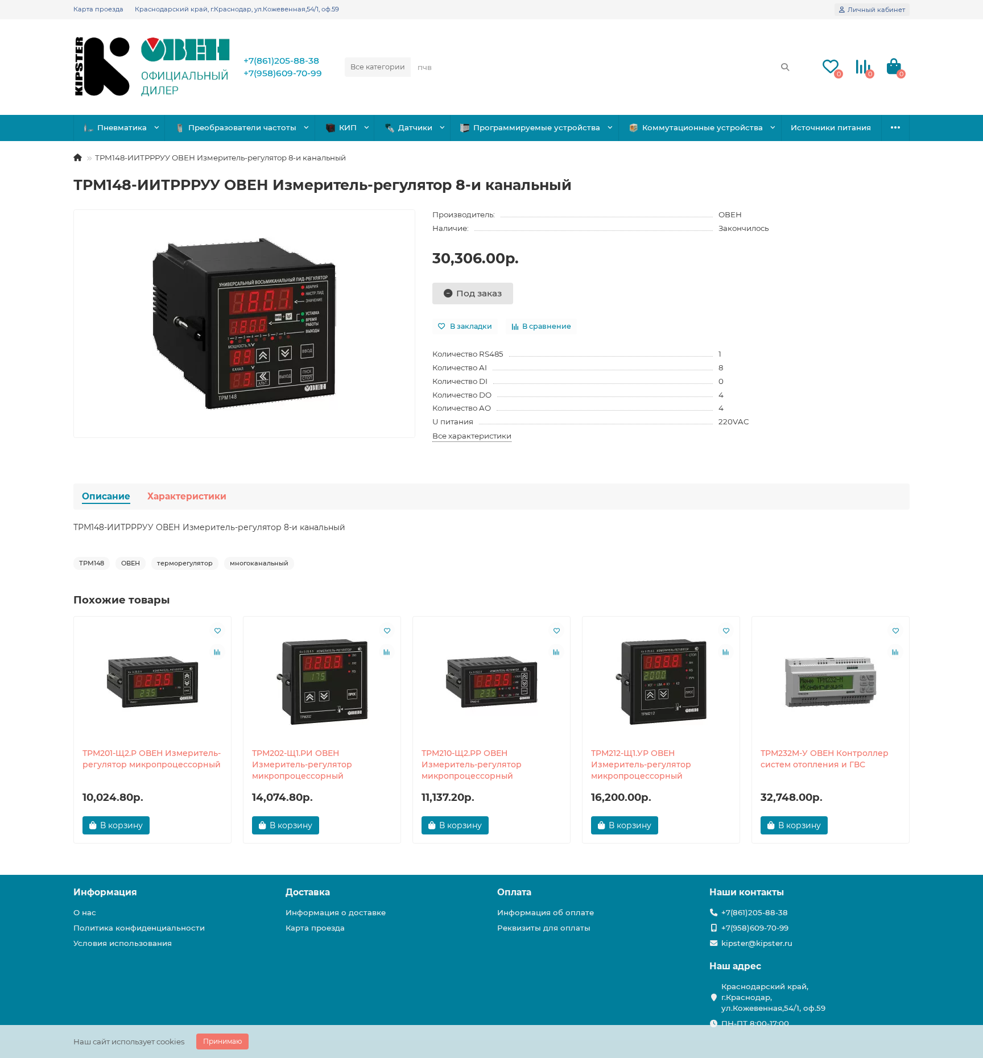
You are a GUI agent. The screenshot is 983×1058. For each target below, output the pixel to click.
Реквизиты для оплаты (543, 927)
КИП (348, 127)
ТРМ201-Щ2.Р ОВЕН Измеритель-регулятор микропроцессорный (151, 759)
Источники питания (831, 127)
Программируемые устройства (536, 127)
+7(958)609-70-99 (282, 73)
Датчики (415, 127)
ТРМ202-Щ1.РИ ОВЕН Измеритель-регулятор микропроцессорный (302, 764)
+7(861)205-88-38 (281, 60)
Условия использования (122, 943)
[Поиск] (785, 67)
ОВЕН (730, 214)
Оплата (514, 892)
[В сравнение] (217, 652)
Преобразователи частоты (242, 127)
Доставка (308, 892)
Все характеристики (471, 435)
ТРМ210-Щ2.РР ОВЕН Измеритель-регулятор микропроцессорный (472, 764)
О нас (84, 912)
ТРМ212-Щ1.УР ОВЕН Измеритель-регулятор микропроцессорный (641, 764)
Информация (105, 892)
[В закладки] (217, 630)
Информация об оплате (545, 912)
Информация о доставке (336, 912)
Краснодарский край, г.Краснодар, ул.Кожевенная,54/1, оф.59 (237, 9)
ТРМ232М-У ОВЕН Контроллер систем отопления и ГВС (825, 759)
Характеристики (186, 496)
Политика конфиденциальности (139, 927)
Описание (106, 496)
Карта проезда (98, 9)
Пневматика (122, 127)
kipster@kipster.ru (756, 943)
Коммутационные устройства (702, 127)
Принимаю (222, 1041)
